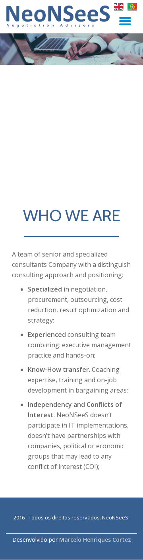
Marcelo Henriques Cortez (95, 539)
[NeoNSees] (60, 16)
